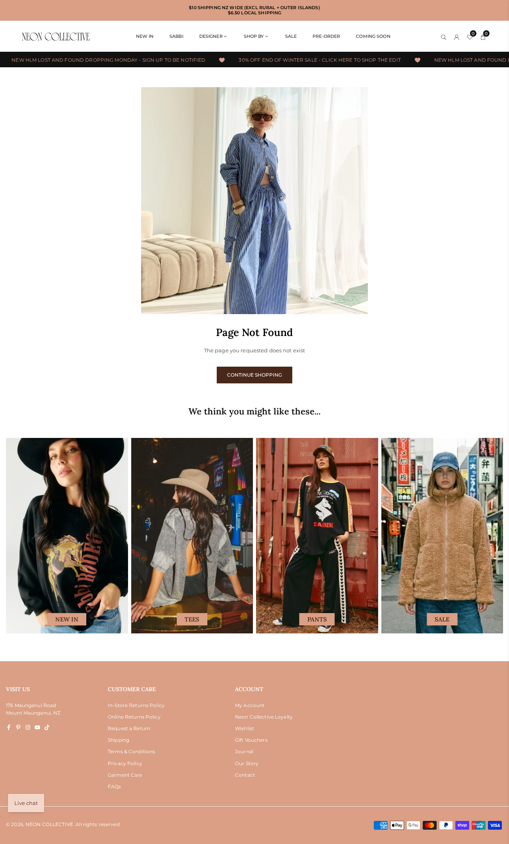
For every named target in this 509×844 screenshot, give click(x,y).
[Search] (443, 36)
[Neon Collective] (55, 36)
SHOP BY (254, 36)
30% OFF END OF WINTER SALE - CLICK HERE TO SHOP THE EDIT (308, 60)
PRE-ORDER (326, 36)
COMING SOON (373, 36)
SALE (291, 36)
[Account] (456, 36)
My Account (249, 705)
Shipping (118, 740)
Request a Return (129, 728)
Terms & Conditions (131, 751)
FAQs (114, 786)
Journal (244, 751)
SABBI (176, 36)
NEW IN (144, 36)
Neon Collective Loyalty (264, 717)
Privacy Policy (125, 763)
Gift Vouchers (251, 740)
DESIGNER (211, 36)
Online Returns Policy (134, 717)
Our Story (246, 763)
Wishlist (244, 728)
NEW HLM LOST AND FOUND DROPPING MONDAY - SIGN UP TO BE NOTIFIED (97, 60)
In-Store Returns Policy (136, 705)
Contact (245, 775)
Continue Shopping (254, 375)
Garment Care (125, 775)
